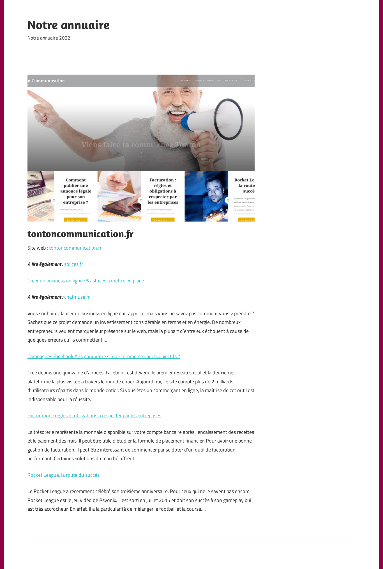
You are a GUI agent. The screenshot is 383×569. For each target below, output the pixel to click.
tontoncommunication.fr (75, 248)
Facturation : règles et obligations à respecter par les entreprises (94, 415)
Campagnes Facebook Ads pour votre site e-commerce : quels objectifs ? (103, 356)
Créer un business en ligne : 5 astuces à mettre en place (85, 280)
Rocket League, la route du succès (63, 475)
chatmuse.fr (77, 297)
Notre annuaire (68, 24)
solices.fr (73, 264)
